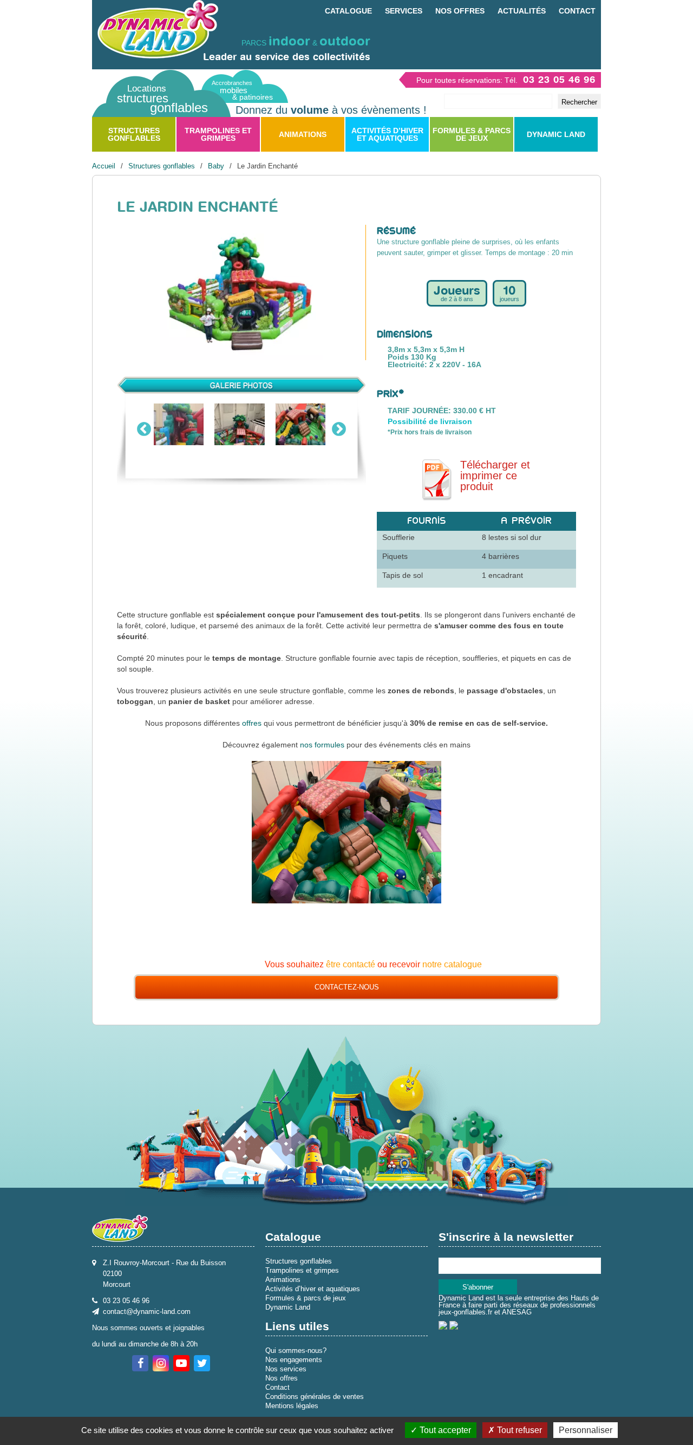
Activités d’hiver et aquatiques (387, 134)
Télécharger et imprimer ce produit (495, 475)
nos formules (322, 744)
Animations (302, 134)
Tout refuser (518, 1430)
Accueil (103, 166)
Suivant (339, 427)
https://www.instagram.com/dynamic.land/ (161, 1363)
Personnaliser (585, 1430)
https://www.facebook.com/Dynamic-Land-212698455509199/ (140, 1363)
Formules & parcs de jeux (472, 134)
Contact (577, 10)
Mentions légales (291, 1405)
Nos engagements (293, 1359)
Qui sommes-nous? (295, 1350)
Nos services (285, 1368)
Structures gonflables (134, 134)
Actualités (522, 10)
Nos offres (460, 10)
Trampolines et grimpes (218, 134)
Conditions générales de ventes (314, 1396)
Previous (144, 427)
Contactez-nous (347, 987)
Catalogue (348, 10)
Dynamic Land (556, 134)
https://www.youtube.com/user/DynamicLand (181, 1363)
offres (251, 723)
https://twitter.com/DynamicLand (202, 1363)
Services (403, 10)
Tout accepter (444, 1430)
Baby (216, 166)
